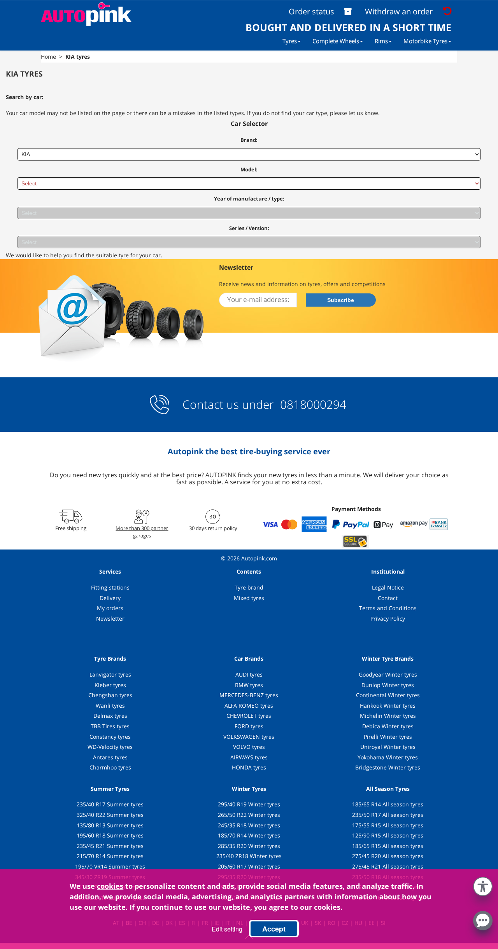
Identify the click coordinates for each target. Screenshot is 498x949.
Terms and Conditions (388, 608)
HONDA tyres (249, 767)
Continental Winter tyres (388, 695)
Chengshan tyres (110, 695)
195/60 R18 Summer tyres (110, 835)
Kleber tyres (110, 685)
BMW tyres (249, 685)
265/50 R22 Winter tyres (249, 814)
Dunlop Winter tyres (387, 685)
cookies (110, 886)
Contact (388, 598)
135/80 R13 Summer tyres (110, 825)
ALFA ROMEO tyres (248, 705)
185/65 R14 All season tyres (387, 804)
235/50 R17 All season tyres (387, 814)
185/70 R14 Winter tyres (249, 835)
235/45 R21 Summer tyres (110, 846)
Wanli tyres (110, 705)
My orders (110, 608)
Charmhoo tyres (110, 767)
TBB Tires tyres (110, 726)
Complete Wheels (335, 41)
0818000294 (311, 404)
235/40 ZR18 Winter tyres (249, 856)
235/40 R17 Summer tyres (110, 804)
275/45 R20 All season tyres (387, 856)
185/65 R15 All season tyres (387, 846)
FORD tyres (249, 726)
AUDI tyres (249, 674)
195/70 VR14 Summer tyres (110, 866)
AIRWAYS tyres (249, 757)
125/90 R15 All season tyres (387, 835)
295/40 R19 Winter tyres (249, 804)
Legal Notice (388, 587)
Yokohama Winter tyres (388, 757)
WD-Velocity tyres (110, 746)
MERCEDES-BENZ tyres (248, 695)
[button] (483, 885)
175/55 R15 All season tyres (387, 825)
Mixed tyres (249, 598)
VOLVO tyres (249, 746)
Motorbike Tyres (425, 41)
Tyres (289, 41)
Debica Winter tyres (388, 726)
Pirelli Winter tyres (388, 736)
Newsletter (110, 618)
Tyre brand (249, 587)
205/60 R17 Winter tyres (249, 866)
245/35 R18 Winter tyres (249, 825)
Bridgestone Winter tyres (387, 767)
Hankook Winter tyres (388, 705)
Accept (274, 929)
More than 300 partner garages (142, 532)
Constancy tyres (110, 736)
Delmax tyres (110, 715)
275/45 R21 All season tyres (387, 866)
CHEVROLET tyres (248, 715)
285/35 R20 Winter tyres (249, 846)
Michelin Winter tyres (388, 715)
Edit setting (227, 929)
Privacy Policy (387, 618)
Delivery (110, 598)
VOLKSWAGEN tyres (248, 736)
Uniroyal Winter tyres (388, 746)
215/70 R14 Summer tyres (110, 856)
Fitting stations (110, 587)
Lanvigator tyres (110, 674)
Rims (381, 41)
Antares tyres (110, 757)
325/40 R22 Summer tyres (110, 814)
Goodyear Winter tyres (388, 674)
